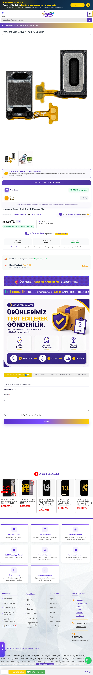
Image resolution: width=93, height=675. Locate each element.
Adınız (6, 394)
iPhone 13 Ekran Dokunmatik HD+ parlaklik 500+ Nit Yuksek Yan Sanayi (64, 502)
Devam (46, 422)
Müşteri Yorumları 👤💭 (18, 375)
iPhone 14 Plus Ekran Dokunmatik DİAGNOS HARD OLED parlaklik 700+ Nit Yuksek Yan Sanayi (46, 503)
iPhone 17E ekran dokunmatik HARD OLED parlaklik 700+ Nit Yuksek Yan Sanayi (84, 502)
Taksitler (81, 375)
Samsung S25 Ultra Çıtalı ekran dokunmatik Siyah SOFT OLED (9, 501)
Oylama (6, 415)
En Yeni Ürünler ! (49, 474)
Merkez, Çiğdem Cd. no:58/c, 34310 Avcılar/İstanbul (81, 608)
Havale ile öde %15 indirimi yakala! (19, 226)
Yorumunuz (8, 401)
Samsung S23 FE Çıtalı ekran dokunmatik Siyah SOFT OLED (28, 501)
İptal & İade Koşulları (61, 375)
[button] (6, 92)
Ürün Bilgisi (39, 375)
